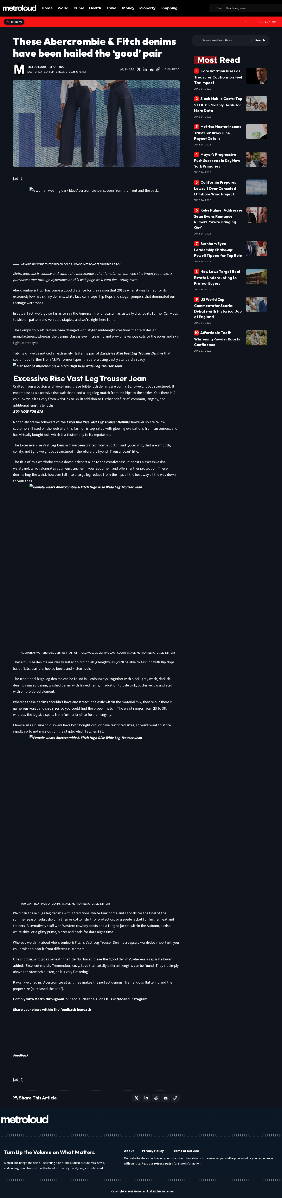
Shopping (57, 66)
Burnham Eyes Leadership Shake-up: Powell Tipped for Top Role (218, 249)
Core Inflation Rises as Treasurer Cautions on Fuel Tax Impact (218, 77)
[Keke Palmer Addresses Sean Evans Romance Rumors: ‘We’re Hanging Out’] (256, 215)
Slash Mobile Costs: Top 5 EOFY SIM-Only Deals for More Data (75, 22)
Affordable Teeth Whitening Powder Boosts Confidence (217, 338)
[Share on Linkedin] (145, 69)
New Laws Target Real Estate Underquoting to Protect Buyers (217, 277)
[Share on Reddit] (152, 69)
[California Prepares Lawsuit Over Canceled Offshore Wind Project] (256, 187)
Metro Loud (36, 66)
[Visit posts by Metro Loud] (19, 69)
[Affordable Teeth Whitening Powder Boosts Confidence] (256, 337)
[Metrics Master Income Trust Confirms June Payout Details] (256, 131)
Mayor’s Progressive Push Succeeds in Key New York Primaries (217, 160)
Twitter (116, 999)
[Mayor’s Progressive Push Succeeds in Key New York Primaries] (256, 159)
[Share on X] (139, 69)
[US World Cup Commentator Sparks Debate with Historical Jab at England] (256, 304)
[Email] (165, 1098)
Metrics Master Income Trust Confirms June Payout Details (218, 132)
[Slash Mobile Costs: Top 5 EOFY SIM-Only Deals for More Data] (256, 103)
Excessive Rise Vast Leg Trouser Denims (131, 353)
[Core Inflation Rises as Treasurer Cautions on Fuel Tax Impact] (256, 76)
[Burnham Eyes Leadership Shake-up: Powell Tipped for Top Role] (256, 248)
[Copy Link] (158, 69)
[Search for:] (225, 40)
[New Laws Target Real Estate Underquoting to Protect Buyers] (256, 276)
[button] (244, 21)
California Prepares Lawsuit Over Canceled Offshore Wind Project (215, 188)
